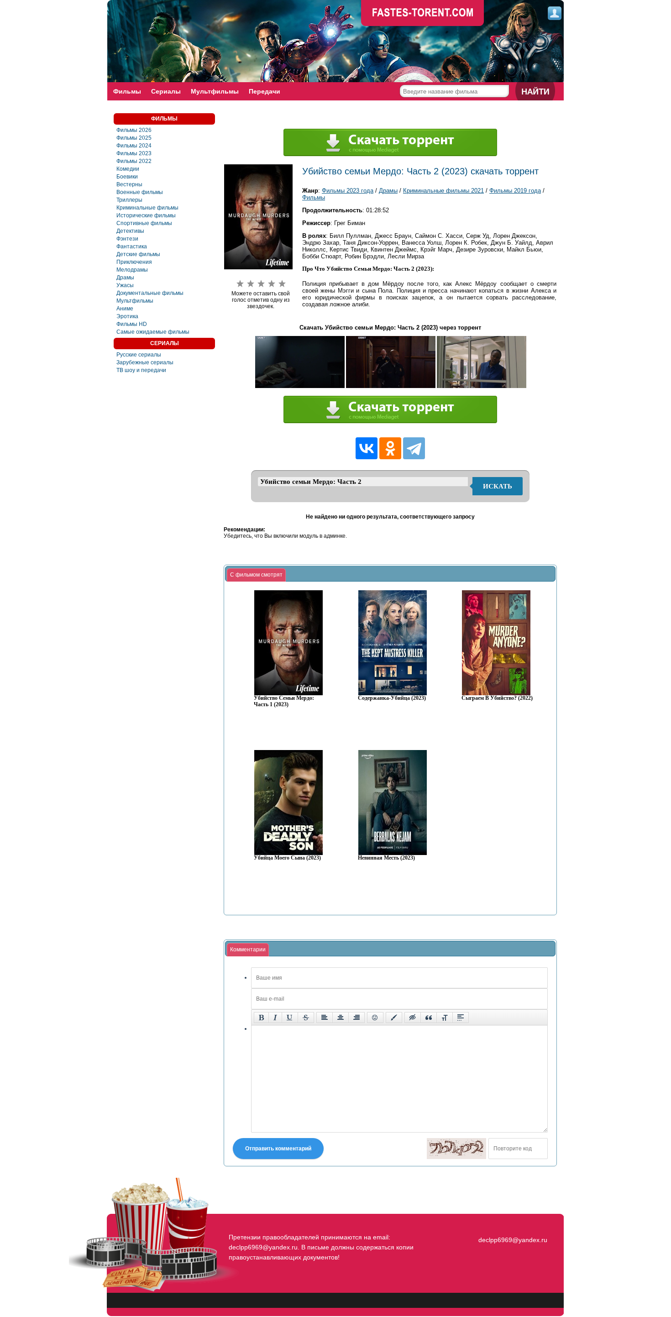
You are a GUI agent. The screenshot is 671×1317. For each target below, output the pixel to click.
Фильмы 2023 (134, 153)
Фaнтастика (131, 246)
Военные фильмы (139, 192)
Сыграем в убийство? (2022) (497, 698)
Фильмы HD (131, 324)
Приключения (134, 262)
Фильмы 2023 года (347, 190)
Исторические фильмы (146, 215)
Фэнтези (127, 239)
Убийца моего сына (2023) (287, 858)
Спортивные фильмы (144, 223)
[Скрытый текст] (412, 1017)
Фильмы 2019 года (515, 190)
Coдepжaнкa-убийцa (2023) (392, 698)
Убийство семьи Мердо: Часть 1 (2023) (284, 701)
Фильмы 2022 (134, 161)
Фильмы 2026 (134, 130)
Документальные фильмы (149, 293)
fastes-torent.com (511, 1223)
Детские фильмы (138, 254)
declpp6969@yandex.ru (512, 1240)
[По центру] (340, 1017)
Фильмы (127, 91)
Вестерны (129, 184)
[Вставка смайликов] (375, 1017)
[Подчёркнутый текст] (290, 1017)
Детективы (130, 231)
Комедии (127, 169)
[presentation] (256, 575)
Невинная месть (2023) (386, 858)
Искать (497, 486)
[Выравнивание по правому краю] (356, 1017)
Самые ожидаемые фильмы (152, 332)
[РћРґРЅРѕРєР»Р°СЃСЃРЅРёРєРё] (390, 448)
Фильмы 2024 (134, 145)
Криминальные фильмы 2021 (443, 190)
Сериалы (166, 91)
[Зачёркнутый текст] (306, 1017)
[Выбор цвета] (394, 1017)
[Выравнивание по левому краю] (324, 1017)
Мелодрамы (132, 270)
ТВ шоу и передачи (141, 370)
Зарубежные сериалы (144, 362)
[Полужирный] (261, 1017)
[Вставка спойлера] (460, 1017)
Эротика (127, 316)
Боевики (127, 176)
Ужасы (125, 285)
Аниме (124, 308)
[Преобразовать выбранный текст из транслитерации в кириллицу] (444, 1017)
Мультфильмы (215, 91)
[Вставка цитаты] (428, 1017)
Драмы (125, 277)
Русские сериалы (138, 355)
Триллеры (129, 200)
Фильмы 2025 (134, 138)
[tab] (256, 575)
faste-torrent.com (422, 13)
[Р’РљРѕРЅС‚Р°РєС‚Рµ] (366, 448)
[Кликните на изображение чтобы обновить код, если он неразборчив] (456, 1148)
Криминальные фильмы (147, 208)
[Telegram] (414, 448)
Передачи (264, 91)
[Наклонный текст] (275, 1017)
